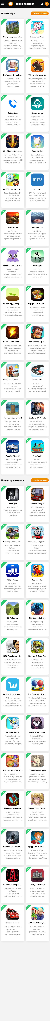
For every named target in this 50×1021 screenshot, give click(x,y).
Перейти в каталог (40, 13)
